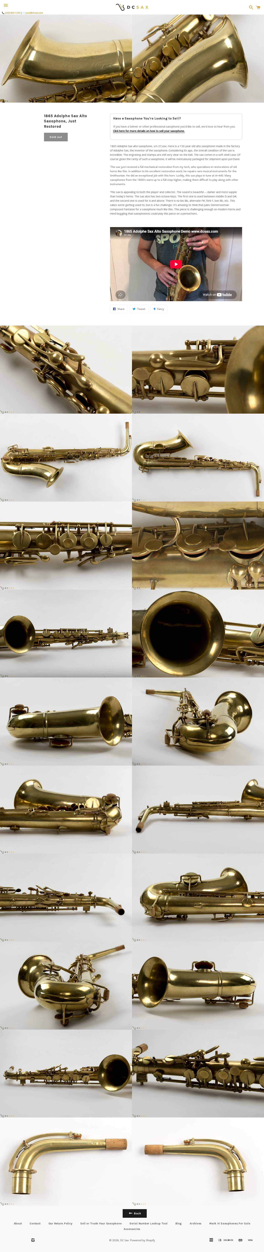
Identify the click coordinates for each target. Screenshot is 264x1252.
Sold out (56, 137)
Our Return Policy (60, 1223)
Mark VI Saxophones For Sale (229, 1223)
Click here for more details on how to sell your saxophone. (149, 131)
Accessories (132, 1229)
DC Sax (124, 1240)
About (18, 1223)
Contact (35, 1223)
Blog (178, 1223)
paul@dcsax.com (34, 12)
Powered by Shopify (142, 1240)
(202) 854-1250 (12, 12)
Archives (196, 1223)
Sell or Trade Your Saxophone (101, 1223)
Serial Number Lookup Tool (148, 1223)
